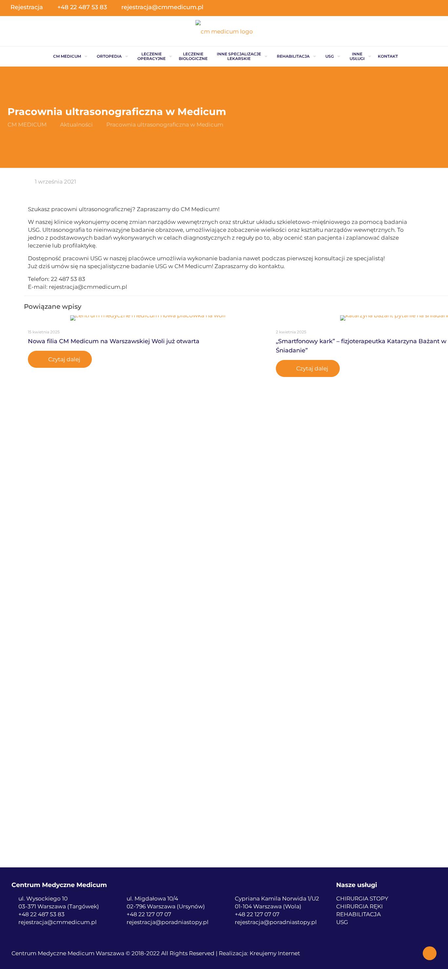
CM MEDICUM (27, 124)
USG (342, 922)
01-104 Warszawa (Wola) (268, 906)
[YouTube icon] (422, 8)
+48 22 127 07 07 (149, 914)
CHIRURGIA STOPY (362, 898)
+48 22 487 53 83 (82, 7)
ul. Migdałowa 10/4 (152, 898)
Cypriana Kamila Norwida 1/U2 (277, 898)
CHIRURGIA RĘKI (359, 906)
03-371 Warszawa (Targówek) (58, 906)
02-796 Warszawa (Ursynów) (166, 906)
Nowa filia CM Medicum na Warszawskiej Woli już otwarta (113, 341)
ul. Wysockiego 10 (43, 898)
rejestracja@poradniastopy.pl (168, 922)
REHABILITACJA (358, 914)
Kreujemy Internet (275, 953)
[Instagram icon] (432, 8)
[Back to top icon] (430, 953)
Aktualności (76, 124)
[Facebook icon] (411, 8)
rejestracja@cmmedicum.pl (162, 7)
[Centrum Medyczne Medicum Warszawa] (224, 31)
